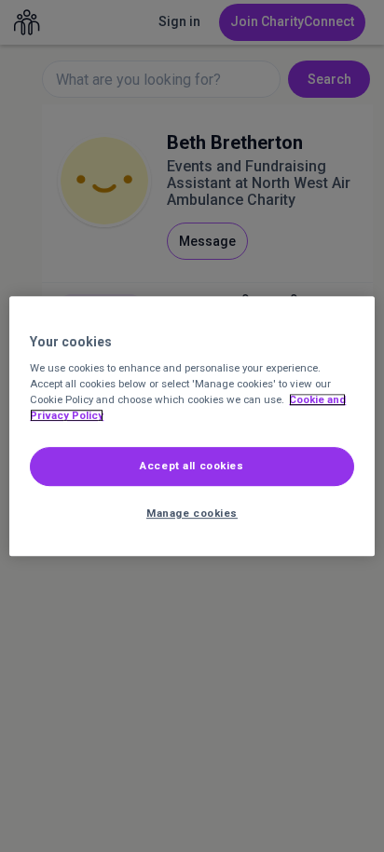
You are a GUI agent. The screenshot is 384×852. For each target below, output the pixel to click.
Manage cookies (192, 513)
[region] (191, 426)
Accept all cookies (191, 466)
